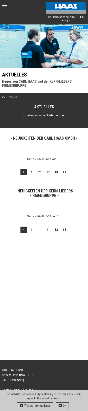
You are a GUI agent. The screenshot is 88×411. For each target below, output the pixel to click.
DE (3, 97)
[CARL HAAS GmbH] (66, 8)
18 (56, 172)
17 (48, 172)
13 (64, 230)
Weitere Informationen (37, 405)
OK (64, 405)
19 (64, 172)
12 (56, 230)
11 (48, 230)
